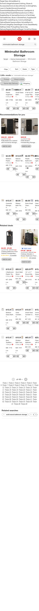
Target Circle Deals (25, 24)
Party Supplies (28, 18)
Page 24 (15, 392)
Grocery (14, 8)
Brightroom (25, 96)
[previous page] (13, 379)
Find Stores (32, 29)
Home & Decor (14, 6)
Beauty (14, 10)
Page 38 (8, 399)
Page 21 (29, 390)
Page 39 (15, 399)
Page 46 (29, 401)
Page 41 (29, 399)
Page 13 (8, 387)
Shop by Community (19, 20)
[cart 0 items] (34, 39)
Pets (8, 13)
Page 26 (29, 392)
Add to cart (7, 146)
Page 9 (17, 385)
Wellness (18, 13)
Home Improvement (18, 59)
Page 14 (15, 387)
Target (5, 59)
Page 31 (29, 394)
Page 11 (31, 385)
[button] (26, 248)
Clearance (13, 22)
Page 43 (8, 401)
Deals (7, 22)
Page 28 (8, 394)
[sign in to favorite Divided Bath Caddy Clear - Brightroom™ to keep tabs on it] (21, 356)
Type (33, 69)
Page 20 (22, 390)
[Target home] (19, 39)
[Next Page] (35, 414)
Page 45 (22, 401)
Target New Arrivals (7, 1)
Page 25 (22, 392)
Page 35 (22, 397)
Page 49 (24, 404)
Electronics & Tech (24, 15)
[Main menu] (4, 39)
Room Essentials (17, 207)
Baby (10, 10)
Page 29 (15, 394)
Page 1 (5, 383)
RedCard (15, 29)
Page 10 (24, 385)
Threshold (17, 96)
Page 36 (29, 397)
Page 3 (17, 383)
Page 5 (29, 383)
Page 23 (8, 392)
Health (12, 13)
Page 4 (23, 383)
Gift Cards (8, 20)
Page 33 (8, 397)
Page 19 (15, 390)
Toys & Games (11, 15)
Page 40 (22, 399)
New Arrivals (22, 22)
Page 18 (8, 390)
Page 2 (11, 383)
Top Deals (14, 24)
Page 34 (15, 397)
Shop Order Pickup (9, 27)
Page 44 (15, 401)
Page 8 (11, 385)
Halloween (15, 3)
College (8, 3)
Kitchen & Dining (26, 6)
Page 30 (22, 394)
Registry (9, 29)
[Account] (29, 39)
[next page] (25, 379)
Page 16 (29, 387)
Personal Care (22, 10)
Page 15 (22, 387)
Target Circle (23, 29)
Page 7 (5, 385)
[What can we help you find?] (19, 44)
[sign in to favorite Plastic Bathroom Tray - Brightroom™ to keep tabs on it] (30, 177)
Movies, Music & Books (14, 18)
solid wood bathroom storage (16, 414)
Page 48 (17, 404)
